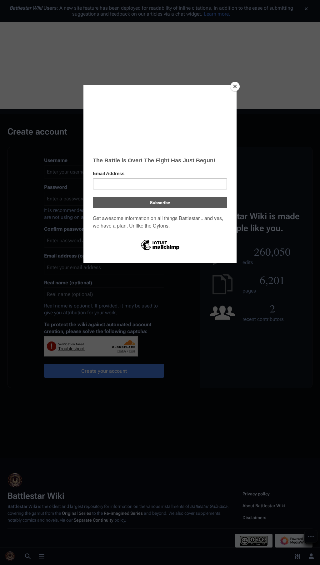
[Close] (235, 86)
